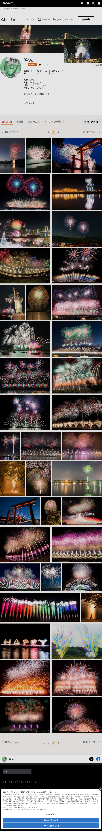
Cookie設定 (51, 814)
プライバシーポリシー (30, 809)
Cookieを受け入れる (51, 826)
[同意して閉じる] (100, 789)
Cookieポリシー (23, 807)
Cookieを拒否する (51, 820)
